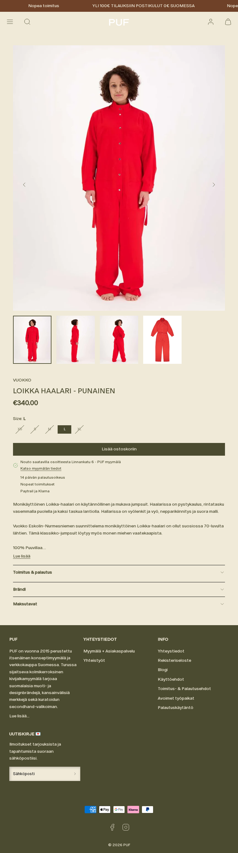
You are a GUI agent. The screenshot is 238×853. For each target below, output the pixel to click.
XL (81, 430)
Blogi (163, 669)
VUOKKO (22, 380)
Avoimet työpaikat (176, 698)
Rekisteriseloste (174, 660)
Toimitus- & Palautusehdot (184, 688)
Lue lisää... (19, 716)
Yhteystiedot (171, 651)
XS (22, 430)
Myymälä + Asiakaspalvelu (109, 651)
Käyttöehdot (171, 679)
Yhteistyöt (94, 660)
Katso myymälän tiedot (40, 468)
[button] (9, 21)
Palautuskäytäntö (175, 707)
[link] (210, 21)
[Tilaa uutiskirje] (75, 774)
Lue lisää (21, 556)
